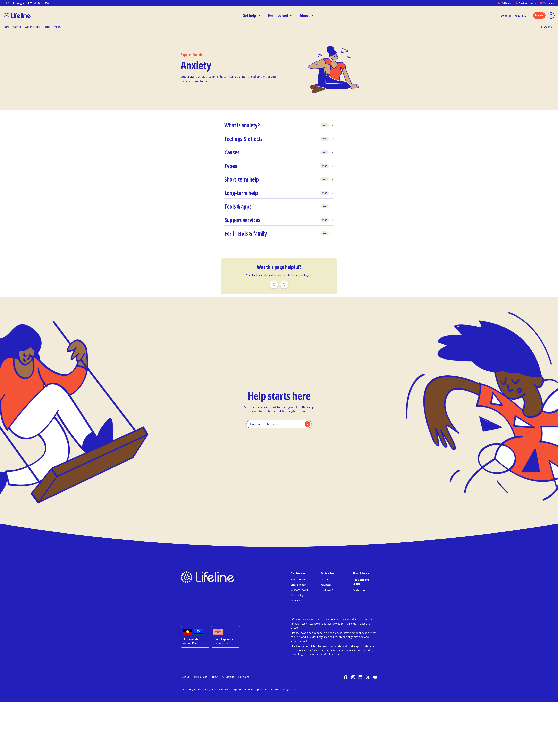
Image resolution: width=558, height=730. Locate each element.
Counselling (297, 595)
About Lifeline (361, 573)
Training (295, 600)
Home (6, 26)
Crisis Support (298, 584)
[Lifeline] (30, 15)
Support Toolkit (32, 26)
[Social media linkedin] (360, 677)
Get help (17, 26)
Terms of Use (199, 677)
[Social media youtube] (375, 677)
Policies (185, 677)
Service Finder (298, 579)
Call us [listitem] (506, 3)
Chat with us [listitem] (527, 3)
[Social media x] (368, 677)
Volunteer (507, 15)
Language (243, 677)
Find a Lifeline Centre (361, 582)
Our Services (298, 573)
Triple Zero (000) (39, 3)
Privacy (214, 677)
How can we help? (262, 424)
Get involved (327, 573)
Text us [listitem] (549, 3)
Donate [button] (539, 15)
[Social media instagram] (353, 677)
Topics (46, 26)
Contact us (359, 590)
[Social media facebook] (346, 677)
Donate (324, 579)
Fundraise (520, 15)
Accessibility (228, 677)
